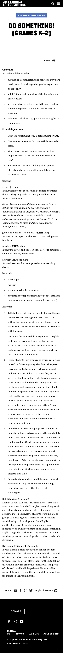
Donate (16, 611)
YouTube (21, 621)
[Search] (53, 4)
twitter (31, 590)
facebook (20, 590)
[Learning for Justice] (17, 3)
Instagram (25, 590)
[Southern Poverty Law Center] (4, 3)
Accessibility (52, 634)
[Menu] (59, 4)
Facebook (9, 621)
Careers (34, 634)
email (15, 591)
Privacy (19, 634)
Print (47, 60)
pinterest (55, 590)
